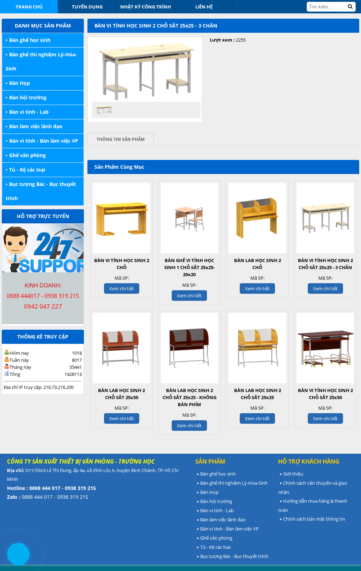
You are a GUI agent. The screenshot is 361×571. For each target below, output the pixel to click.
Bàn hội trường (28, 97)
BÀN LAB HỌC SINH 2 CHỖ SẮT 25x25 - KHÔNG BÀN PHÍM (189, 397)
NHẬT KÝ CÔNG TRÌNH (145, 7)
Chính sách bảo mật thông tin (314, 519)
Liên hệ (204, 7)
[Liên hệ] (18, 554)
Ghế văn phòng (27, 155)
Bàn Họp (19, 83)
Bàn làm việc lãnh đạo (35, 126)
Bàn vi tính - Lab (29, 111)
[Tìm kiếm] (350, 6)
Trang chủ (29, 7)
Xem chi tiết (121, 288)
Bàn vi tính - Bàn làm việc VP (43, 140)
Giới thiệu (293, 474)
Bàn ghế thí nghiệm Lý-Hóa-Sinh (41, 61)
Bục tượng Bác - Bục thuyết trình (41, 191)
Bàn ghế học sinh (29, 40)
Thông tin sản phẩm (121, 139)
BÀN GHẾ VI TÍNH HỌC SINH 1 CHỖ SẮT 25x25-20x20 (189, 267)
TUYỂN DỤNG (87, 7)
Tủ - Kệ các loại (27, 169)
